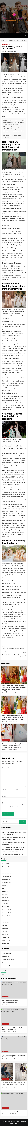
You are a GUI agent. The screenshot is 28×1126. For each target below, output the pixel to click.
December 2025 (6, 873)
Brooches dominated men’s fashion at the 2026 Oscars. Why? (13, 843)
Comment (5, 768)
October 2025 (6, 879)
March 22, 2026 (10, 1004)
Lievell (2, 974)
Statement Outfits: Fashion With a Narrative (14, 132)
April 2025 (5, 897)
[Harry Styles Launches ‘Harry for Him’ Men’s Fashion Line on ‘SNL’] (14, 990)
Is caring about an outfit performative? (12, 854)
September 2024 (6, 919)
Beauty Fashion (6, 953)
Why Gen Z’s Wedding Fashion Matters (12, 136)
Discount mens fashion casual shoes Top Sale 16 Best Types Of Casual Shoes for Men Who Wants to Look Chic (13, 849)
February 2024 (6, 940)
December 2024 (6, 909)
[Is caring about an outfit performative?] (14, 1101)
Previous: (13, 649)
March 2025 (5, 900)
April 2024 (5, 934)
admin (5, 51)
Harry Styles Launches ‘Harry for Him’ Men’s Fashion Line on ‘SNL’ (14, 833)
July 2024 (4, 925)
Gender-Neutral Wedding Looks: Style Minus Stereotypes (13, 128)
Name (4, 789)
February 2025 (6, 903)
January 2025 (5, 906)
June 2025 (5, 891)
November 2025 (6, 876)
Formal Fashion (6, 956)
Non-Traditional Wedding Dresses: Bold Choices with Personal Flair (14, 123)
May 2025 (5, 894)
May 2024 (5, 931)
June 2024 (5, 928)
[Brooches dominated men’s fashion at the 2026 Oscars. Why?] (14, 1044)
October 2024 (6, 916)
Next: (14, 655)
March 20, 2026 (10, 1058)
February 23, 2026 (11, 721)
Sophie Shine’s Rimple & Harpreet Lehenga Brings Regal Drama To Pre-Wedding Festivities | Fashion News (13, 717)
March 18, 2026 (10, 1113)
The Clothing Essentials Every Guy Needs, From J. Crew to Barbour (13, 838)
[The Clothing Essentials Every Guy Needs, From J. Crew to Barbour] (14, 1017)
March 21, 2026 (10, 1031)
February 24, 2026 (11, 693)
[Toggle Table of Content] (22, 120)
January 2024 (5, 943)
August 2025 (5, 885)
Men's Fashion (6, 962)
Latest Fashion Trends (8, 959)
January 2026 (5, 870)
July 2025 (4, 888)
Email (17, 789)
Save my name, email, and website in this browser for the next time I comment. (13, 807)
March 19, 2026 (10, 1088)
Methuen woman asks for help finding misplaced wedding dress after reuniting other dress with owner (13, 745)
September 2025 (6, 882)
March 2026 (5, 864)
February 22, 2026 (11, 749)
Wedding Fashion (6, 44)
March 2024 (5, 937)
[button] (2, 35)
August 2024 (5, 922)
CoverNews (23, 1121)
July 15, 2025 (10, 51)
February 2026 (6, 867)
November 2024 (6, 913)
